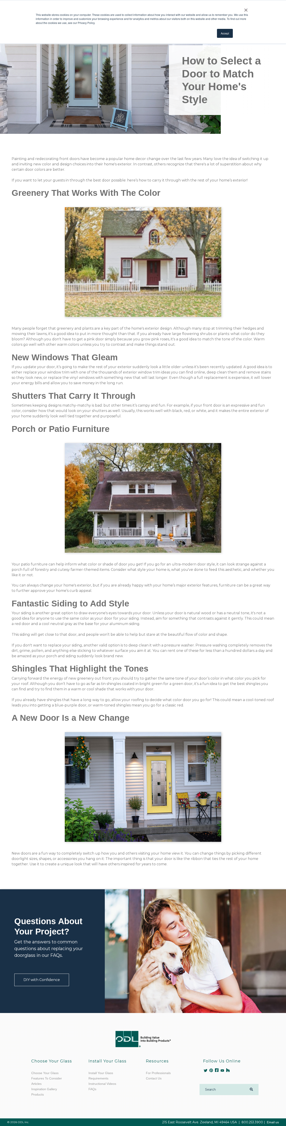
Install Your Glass (100, 1073)
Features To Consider (46, 1078)
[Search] (251, 1089)
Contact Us (154, 1078)
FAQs (92, 1089)
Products (37, 1094)
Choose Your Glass (45, 1073)
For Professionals (158, 1073)
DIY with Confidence (41, 980)
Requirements (98, 1078)
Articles (36, 1083)
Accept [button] (225, 33)
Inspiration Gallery (44, 1089)
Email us (273, 1122)
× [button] (245, 8)
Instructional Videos (102, 1083)
